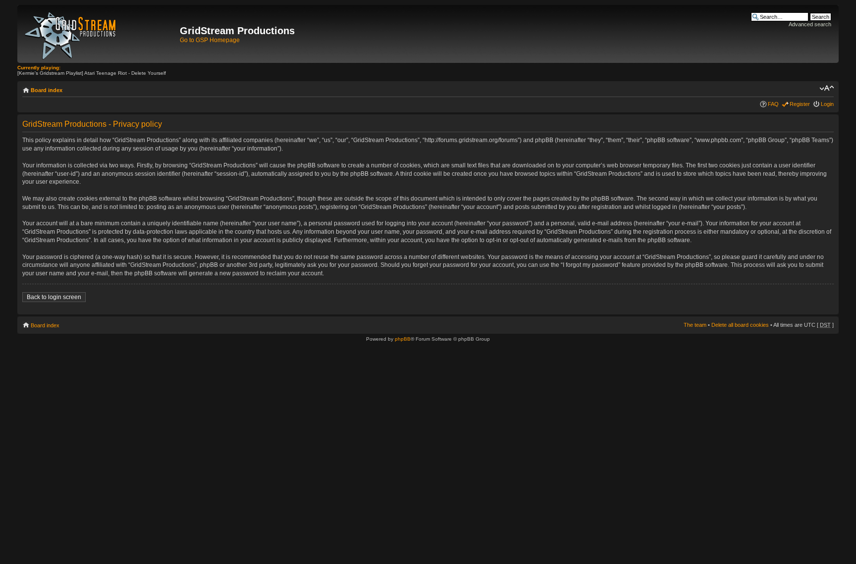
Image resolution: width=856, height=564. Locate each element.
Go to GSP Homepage (210, 40)
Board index (46, 90)
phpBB (403, 339)
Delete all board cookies (740, 325)
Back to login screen (54, 297)
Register (800, 104)
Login (827, 104)
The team (695, 325)
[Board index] (100, 33)
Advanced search (810, 24)
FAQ (773, 104)
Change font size (826, 88)
